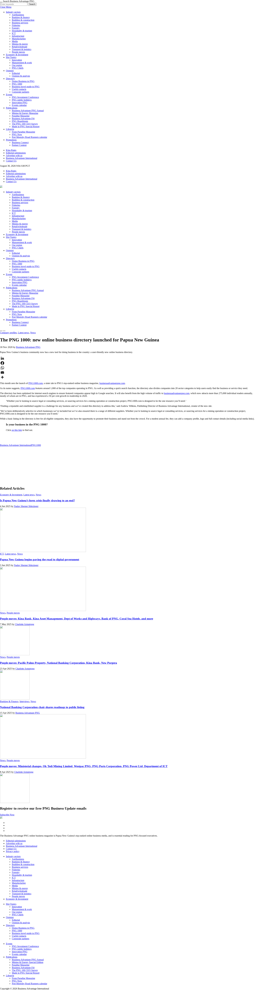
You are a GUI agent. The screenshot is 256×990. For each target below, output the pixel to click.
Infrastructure (18, 36)
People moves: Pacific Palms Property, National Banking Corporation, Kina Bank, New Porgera (58, 662)
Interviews (24, 701)
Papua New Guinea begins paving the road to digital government (39, 559)
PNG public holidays (22, 100)
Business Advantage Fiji (23, 118)
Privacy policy (12, 851)
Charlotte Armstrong (24, 624)
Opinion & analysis (21, 76)
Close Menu (5, 7)
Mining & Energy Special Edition (27, 962)
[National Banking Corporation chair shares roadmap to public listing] (43, 758)
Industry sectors (13, 12)
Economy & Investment (17, 54)
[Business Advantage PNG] (1, 187)
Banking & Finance (9, 701)
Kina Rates (11, 150)
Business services (20, 22)
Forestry (16, 28)
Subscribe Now (7, 814)
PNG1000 (36, 445)
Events (9, 94)
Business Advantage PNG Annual (28, 110)
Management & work (22, 62)
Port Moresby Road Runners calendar (29, 137)
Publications (11, 108)
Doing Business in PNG (23, 81)
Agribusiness (18, 14)
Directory (10, 78)
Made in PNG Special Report (25, 126)
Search (32, 4)
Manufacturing (19, 38)
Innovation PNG (19, 102)
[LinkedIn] (128, 358)
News (33, 332)
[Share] (128, 377)
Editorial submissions (16, 153)
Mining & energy (20, 44)
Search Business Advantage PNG (18, 1)
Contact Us (11, 161)
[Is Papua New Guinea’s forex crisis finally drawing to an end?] (43, 551)
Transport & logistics (21, 49)
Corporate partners (20, 92)
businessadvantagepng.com (112, 383)
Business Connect (20, 142)
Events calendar (19, 105)
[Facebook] (128, 363)
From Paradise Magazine (23, 132)
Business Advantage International (21, 158)
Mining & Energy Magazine (25, 113)
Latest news (23, 332)
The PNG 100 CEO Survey (25, 124)
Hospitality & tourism (22, 30)
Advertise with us (14, 155)
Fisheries (16, 25)
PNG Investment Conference (25, 97)
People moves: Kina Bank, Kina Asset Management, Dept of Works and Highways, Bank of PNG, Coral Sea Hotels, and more (76, 618)
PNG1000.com (35, 383)
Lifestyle (10, 129)
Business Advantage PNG (28, 347)
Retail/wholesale (19, 46)
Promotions (11, 140)
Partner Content (19, 145)
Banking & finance (21, 17)
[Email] (128, 372)
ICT (14, 33)
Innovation (17, 60)
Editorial (16, 73)
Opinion (10, 70)
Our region (17, 65)
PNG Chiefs (17, 68)
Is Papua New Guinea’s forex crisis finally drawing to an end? (37, 500)
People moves (18, 52)
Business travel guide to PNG (26, 86)
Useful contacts (19, 89)
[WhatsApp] (128, 367)
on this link (17, 430)
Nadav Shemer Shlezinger (26, 506)
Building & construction (23, 20)
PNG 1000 (17, 84)
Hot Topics (11, 57)
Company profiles (8, 332)
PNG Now (17, 134)
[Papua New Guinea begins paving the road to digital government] (43, 610)
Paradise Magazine (20, 116)
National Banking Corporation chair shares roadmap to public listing (42, 707)
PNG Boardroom (20, 121)
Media (15, 41)
